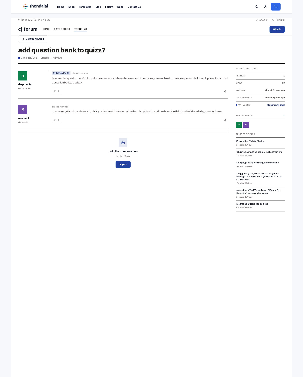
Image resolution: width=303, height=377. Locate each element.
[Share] (225, 91)
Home (46, 29)
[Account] (265, 6)
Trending (80, 29)
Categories (62, 29)
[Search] (257, 6)
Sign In (277, 29)
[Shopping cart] (276, 7)
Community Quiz (35, 39)
